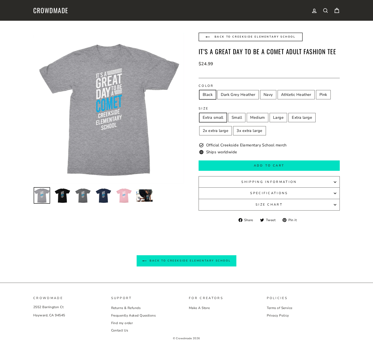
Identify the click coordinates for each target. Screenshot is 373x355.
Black (208, 94)
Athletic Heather (296, 94)
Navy (268, 94)
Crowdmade (50, 10)
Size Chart (269, 204)
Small (237, 117)
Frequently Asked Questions (133, 315)
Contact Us (119, 330)
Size (204, 108)
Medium (257, 117)
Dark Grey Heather (238, 94)
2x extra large (215, 130)
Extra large (302, 117)
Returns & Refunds (126, 308)
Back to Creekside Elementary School (254, 36)
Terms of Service (279, 308)
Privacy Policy (278, 315)
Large (278, 117)
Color (206, 86)
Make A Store (199, 308)
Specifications (269, 193)
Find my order (122, 323)
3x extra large (249, 130)
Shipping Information (269, 182)
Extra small (213, 117)
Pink (323, 94)
